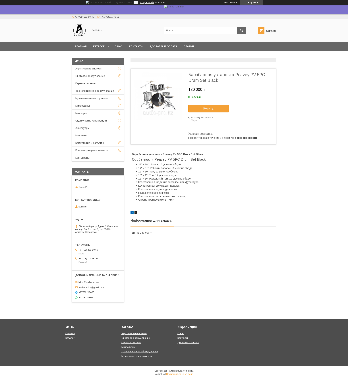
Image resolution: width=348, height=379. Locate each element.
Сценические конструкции (91, 120)
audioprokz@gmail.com (92, 287)
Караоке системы (85, 83)
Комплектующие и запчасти (91, 150)
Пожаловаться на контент (179, 374)
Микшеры (81, 113)
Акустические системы (88, 68)
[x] (135, 213)
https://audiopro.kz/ (88, 282)
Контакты (136, 46)
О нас (119, 46)
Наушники (81, 135)
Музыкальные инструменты (91, 98)
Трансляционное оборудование (94, 90)
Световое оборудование (90, 76)
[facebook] (132, 213)
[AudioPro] (79, 37)
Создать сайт (147, 2)
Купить (208, 108)
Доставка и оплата (163, 46)
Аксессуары (82, 128)
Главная (81, 46)
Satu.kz (190, 371)
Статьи (189, 46)
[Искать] (241, 30)
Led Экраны (82, 157)
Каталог (98, 46)
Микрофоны (82, 105)
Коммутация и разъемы (89, 142)
